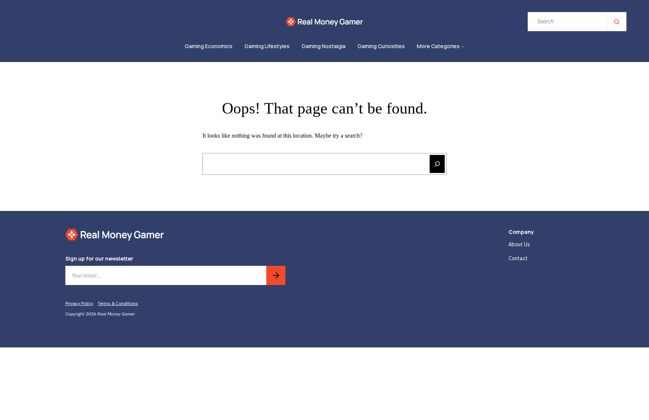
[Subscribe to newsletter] (275, 275)
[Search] (616, 21)
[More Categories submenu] (462, 46)
